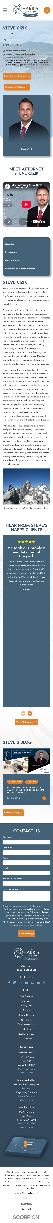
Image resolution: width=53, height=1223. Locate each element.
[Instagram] (14, 982)
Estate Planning (26, 1015)
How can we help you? (13, 889)
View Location (26, 1073)
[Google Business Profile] (32, 982)
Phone (5, 858)
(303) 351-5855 (13, 45)
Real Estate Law (26, 1034)
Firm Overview (26, 996)
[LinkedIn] (4, 41)
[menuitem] (26, 1198)
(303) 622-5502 (26, 970)
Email (5, 868)
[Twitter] (20, 982)
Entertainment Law (26, 1025)
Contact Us (26, 1039)
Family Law (26, 1006)
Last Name (8, 848)
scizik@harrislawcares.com (18, 51)
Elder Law (26, 1029)
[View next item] (30, 713)
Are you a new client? (13, 879)
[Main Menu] (5, 10)
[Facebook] (9, 982)
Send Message (26, 933)
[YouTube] (38, 982)
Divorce (26, 1011)
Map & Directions (26, 1069)
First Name (8, 838)
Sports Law (26, 1020)
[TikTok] (43, 982)
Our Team (26, 1001)
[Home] (25, 10)
